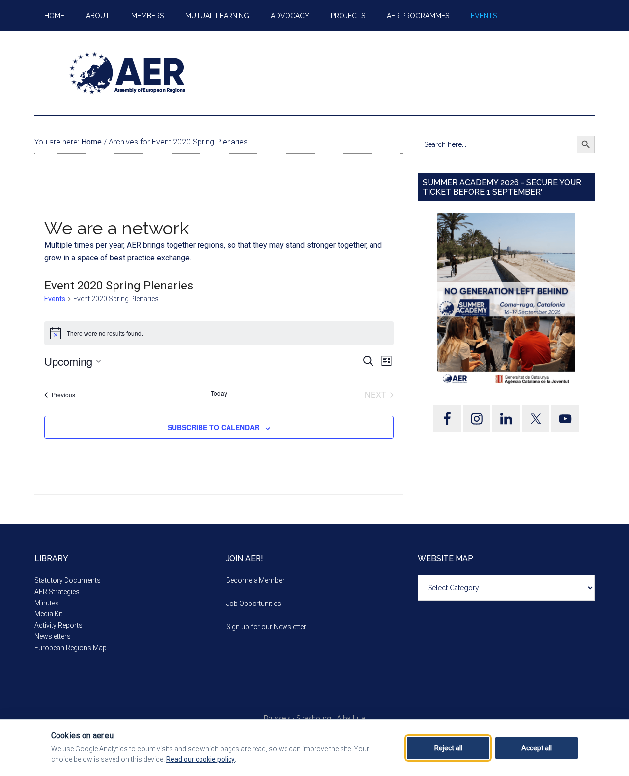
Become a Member (255, 580)
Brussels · (280, 718)
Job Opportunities (253, 603)
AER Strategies (57, 592)
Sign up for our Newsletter (266, 627)
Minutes (46, 603)
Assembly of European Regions (127, 73)
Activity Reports (58, 625)
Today (219, 393)
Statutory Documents (67, 580)
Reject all (448, 748)
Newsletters (52, 636)
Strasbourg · (316, 718)
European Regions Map (70, 648)
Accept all (536, 748)
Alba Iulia (351, 718)
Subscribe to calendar (213, 427)
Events (54, 299)
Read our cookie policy (200, 759)
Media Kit (48, 614)
